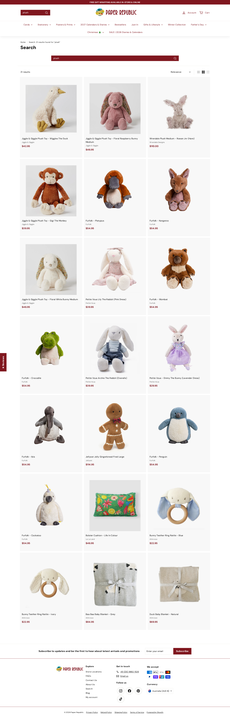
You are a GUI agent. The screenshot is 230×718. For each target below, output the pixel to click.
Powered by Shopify (155, 712)
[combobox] (35, 13)
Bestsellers (120, 24)
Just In (135, 24)
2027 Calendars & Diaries (94, 24)
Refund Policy (106, 712)
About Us (90, 684)
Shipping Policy (121, 712)
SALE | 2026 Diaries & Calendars (125, 32)
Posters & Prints (64, 24)
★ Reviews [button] (3, 362)
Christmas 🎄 (94, 32)
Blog (88, 693)
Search (89, 688)
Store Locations (94, 671)
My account (91, 697)
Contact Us (91, 680)
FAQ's (88, 676)
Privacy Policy (92, 712)
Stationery (43, 24)
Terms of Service (137, 712)
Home (23, 42)
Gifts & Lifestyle (152, 24)
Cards (27, 24)
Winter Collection (177, 24)
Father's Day (197, 24)
